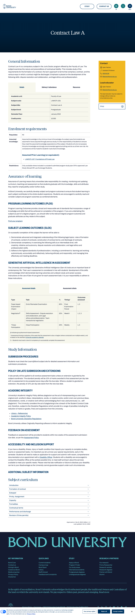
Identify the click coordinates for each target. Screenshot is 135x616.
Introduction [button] (13, 485)
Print (102, 106)
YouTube (114, 607)
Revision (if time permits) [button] (18, 515)
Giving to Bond (13, 567)
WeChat (122, 607)
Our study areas (74, 567)
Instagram (106, 607)
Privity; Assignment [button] (16, 497)
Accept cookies (118, 611)
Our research (104, 562)
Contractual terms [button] (16, 508)
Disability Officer (46, 457)
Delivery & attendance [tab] (49, 87)
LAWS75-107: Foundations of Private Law (40, 159)
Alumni (101, 574)
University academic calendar (35, 337)
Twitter (118, 607)
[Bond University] (9, 6)
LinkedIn (102, 607)
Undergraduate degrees (77, 574)
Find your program (15, 221)
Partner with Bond (105, 572)
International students (76, 570)
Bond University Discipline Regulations (26, 419)
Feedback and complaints (48, 574)
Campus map (43, 565)
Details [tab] (22, 87)
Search (123, 6)
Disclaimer (12, 577)
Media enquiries (13, 572)
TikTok (110, 607)
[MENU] (130, 6)
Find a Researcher (105, 565)
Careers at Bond (14, 570)
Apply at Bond (74, 562)
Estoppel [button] (12, 493)
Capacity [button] (12, 500)
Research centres (105, 567)
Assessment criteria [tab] (69, 288)
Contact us (104, 6)
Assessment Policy (31, 438)
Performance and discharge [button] (20, 512)
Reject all (104, 611)
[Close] (132, 611)
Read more (104, 592)
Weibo (126, 607)
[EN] (116, 6)
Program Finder (74, 565)
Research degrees (105, 570)
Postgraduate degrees (77, 572)
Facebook (98, 607)
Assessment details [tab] (28, 288)
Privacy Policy (13, 574)
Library (41, 570)
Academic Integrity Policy (21, 416)
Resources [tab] (76, 87)
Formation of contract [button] (17, 489)
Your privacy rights (89, 611)
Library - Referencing (19, 413)
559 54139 (106, 73)
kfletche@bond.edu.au (110, 76)
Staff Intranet (43, 572)
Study (87, 6)
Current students (44, 562)
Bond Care (12, 562)
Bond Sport (43, 567)
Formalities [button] (13, 504)
